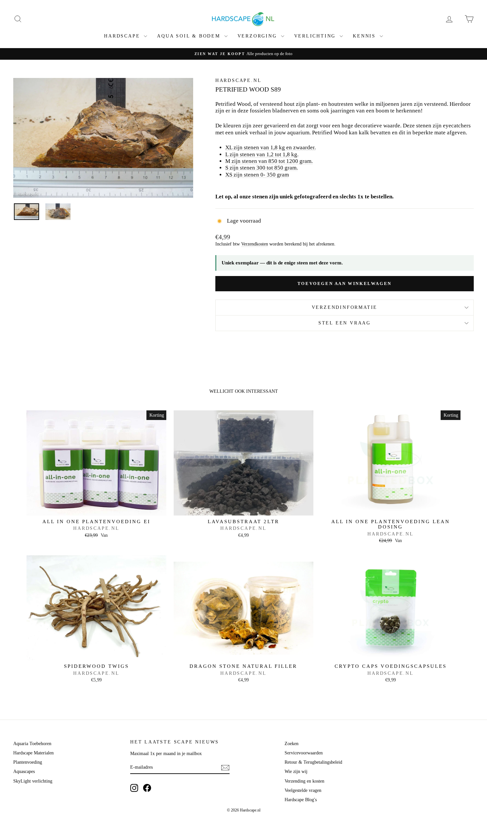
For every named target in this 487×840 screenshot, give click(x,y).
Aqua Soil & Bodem (189, 36)
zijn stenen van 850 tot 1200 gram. (272, 161)
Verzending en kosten (304, 781)
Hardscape (123, 36)
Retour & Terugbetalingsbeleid (313, 762)
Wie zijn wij (296, 771)
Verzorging (258, 36)
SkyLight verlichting (32, 781)
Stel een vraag (344, 322)
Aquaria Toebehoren (32, 743)
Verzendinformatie (345, 307)
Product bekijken (96, 508)
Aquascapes (24, 771)
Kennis (365, 36)
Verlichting (316, 36)
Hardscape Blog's (301, 799)
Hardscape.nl (238, 80)
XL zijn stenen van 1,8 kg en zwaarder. (270, 147)
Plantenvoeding (27, 762)
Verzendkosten (254, 243)
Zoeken (291, 743)
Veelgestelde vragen (303, 790)
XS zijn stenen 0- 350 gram (257, 175)
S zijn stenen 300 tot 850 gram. (261, 168)
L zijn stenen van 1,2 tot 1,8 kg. (261, 154)
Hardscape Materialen (33, 752)
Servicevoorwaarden (304, 752)
